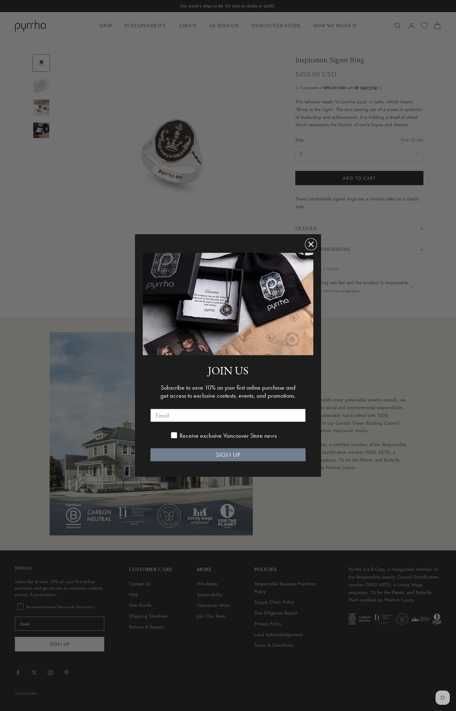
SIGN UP (228, 455)
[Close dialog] (311, 244)
